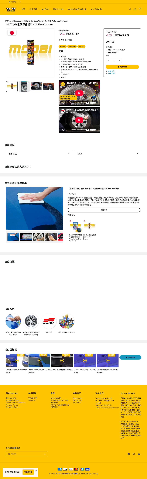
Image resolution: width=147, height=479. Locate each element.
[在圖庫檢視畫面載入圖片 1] (11, 86)
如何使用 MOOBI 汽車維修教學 (59, 401)
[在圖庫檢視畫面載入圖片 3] (48, 86)
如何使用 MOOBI (12, 400)
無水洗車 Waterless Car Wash (56, 21)
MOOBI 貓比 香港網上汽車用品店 (68, 473)
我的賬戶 (31, 400)
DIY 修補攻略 (56, 398)
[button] (33, 9)
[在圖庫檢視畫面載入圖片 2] (36, 86)
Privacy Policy (12, 405)
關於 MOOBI (11, 398)
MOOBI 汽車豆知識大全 (60, 405)
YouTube (77, 402)
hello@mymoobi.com (110, 407)
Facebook (77, 398)
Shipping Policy (13, 407)
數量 (107, 55)
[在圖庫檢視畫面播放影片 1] (24, 86)
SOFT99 (68, 40)
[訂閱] (44, 454)
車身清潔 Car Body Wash (33, 21)
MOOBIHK (108, 405)
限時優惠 (54, 407)
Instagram (77, 400)
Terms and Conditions (15, 402)
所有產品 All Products (13, 21)
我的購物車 (32, 398)
